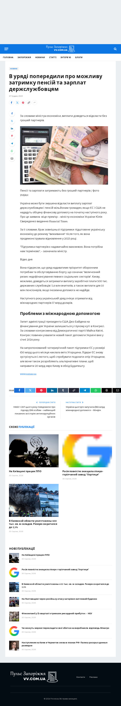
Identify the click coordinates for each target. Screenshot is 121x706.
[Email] (12, 158)
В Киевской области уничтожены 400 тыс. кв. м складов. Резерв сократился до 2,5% (33, 524)
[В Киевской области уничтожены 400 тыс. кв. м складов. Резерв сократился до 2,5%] (34, 500)
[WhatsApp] (12, 151)
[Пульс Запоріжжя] (60, 49)
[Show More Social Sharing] (34, 102)
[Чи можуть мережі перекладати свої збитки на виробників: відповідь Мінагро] (14, 631)
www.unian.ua (28, 374)
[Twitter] (12, 121)
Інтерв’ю (66, 57)
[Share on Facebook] (11, 102)
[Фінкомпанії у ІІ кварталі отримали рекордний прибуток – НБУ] (14, 616)
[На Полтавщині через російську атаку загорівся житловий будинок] (14, 602)
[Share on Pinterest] (23, 102)
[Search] (115, 49)
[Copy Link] (28, 102)
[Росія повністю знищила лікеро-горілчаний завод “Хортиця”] (87, 450)
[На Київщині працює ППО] (34, 450)
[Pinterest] (12, 136)
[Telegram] (12, 143)
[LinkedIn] (12, 128)
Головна (8, 57)
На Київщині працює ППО (25, 471)
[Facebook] (12, 113)
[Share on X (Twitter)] (17, 102)
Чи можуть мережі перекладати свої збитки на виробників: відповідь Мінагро (65, 628)
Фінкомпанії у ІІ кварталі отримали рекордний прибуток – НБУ (57, 613)
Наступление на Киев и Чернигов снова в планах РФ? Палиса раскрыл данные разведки (64, 644)
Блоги (79, 57)
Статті (52, 57)
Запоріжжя (24, 57)
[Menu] (6, 49)
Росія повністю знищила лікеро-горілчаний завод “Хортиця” (82, 473)
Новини (40, 57)
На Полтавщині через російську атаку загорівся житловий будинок (59, 598)
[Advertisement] (60, 22)
